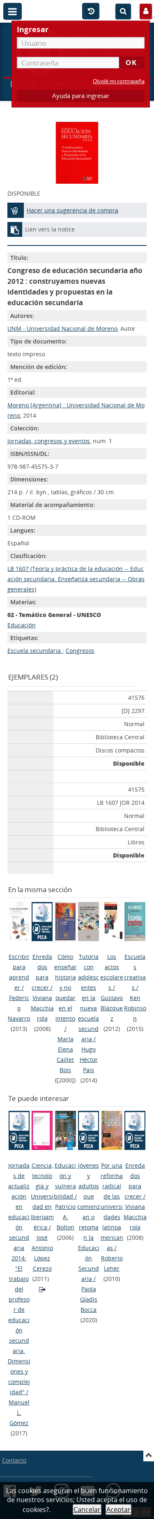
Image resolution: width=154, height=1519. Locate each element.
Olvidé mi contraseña (119, 81)
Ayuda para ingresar (80, 95)
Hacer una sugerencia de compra (72, 210)
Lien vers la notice (50, 229)
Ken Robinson (135, 1008)
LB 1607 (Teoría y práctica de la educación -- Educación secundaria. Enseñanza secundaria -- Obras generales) (76, 579)
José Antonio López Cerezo (42, 1253)
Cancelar (87, 1509)
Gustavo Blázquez (112, 1008)
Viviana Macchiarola (42, 1008)
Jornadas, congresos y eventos (48, 441)
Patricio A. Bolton (65, 1217)
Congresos (80, 650)
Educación (21, 625)
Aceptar (118, 1509)
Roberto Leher (112, 1263)
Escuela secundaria (34, 650)
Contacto (14, 1460)
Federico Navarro (19, 1008)
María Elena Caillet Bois (65, 1054)
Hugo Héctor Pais (89, 1059)
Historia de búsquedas (91, 11)
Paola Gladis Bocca (88, 1299)
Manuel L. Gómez (19, 1412)
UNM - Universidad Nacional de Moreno (62, 328)
